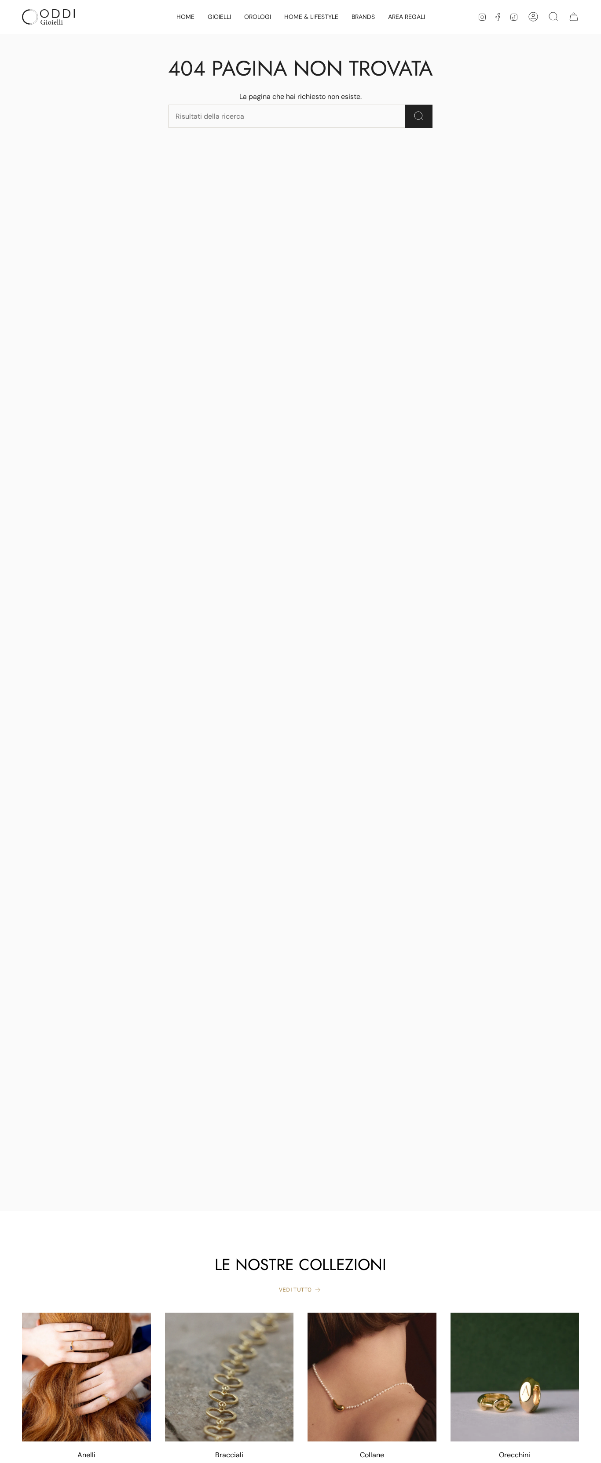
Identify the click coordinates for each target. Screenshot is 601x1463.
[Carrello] (574, 16)
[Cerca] (418, 116)
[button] (219, 17)
